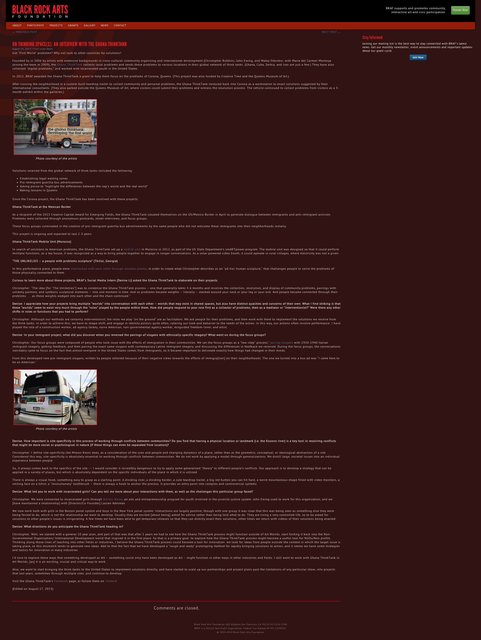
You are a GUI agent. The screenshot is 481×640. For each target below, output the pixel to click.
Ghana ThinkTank (69, 64)
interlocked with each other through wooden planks (109, 268)
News (104, 25)
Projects (56, 25)
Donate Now (460, 10)
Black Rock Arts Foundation (40, 11)
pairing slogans (281, 342)
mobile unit (132, 249)
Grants (73, 25)
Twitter (110, 581)
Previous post (24, 32)
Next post (331, 32)
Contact (120, 25)
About (17, 25)
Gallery (89, 25)
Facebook (61, 581)
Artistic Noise (113, 499)
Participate (35, 25)
